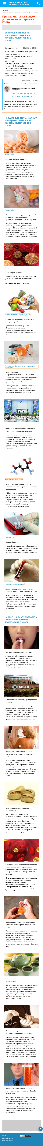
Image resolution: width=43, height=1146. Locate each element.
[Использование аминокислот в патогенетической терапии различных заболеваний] (21, 466)
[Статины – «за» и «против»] (21, 141)
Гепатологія (9, 537)
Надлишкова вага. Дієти (14, 479)
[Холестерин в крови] (21, 254)
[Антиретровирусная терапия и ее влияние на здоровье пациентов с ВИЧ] (21, 570)
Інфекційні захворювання (14, 584)
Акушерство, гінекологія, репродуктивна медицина (20, 366)
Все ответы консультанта (21, 96)
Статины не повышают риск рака (19, 652)
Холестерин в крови (14, 272)
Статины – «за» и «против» (17, 159)
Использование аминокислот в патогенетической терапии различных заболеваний (21, 486)
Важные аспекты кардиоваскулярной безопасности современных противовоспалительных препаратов (21, 217)
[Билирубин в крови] (21, 523)
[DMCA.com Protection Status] (25, 1136)
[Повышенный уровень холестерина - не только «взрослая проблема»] (21, 1016)
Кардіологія (9, 154)
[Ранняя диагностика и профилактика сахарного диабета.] (21, 301)
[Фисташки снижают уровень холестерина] (21, 793)
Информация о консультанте (23, 93)
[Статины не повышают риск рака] (21, 637)
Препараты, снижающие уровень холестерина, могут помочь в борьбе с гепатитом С (21, 1091)
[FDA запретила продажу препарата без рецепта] (21, 685)
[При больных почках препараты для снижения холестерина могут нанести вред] (21, 907)
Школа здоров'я (11, 424)
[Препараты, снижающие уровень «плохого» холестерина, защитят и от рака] (21, 737)
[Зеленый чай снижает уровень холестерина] (21, 964)
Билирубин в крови (14, 542)
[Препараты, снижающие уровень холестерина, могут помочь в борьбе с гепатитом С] (21, 1074)
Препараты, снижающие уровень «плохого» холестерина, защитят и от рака (21, 754)
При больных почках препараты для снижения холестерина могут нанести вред (21, 924)
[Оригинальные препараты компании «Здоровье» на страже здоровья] (21, 410)
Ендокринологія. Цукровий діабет (17, 315)
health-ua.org (19, 3)
